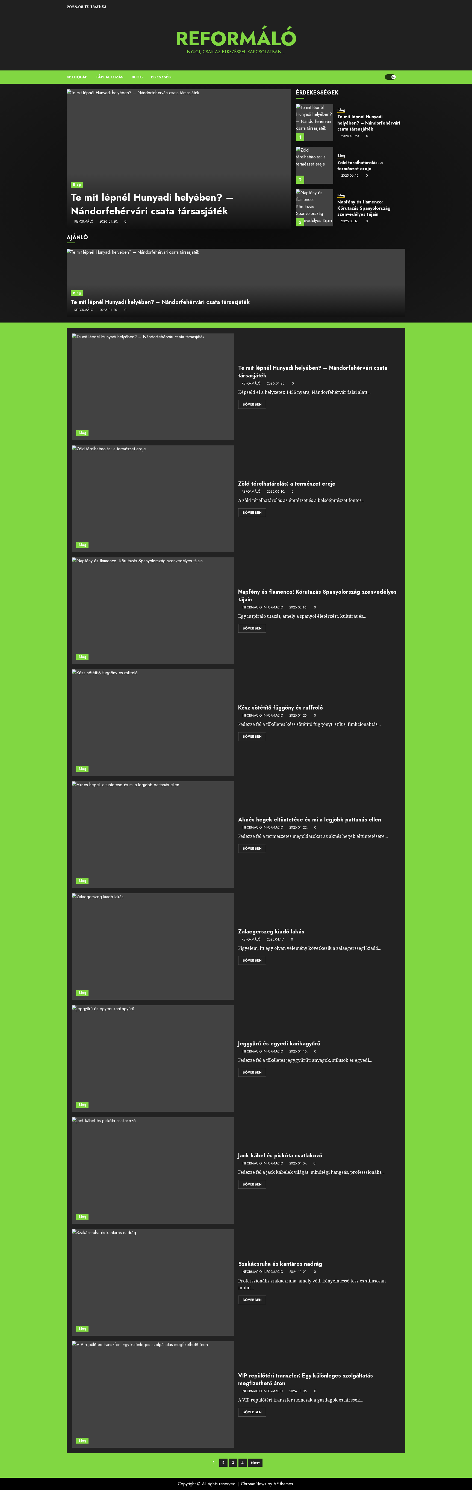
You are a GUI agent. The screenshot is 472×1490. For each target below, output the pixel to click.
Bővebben (252, 404)
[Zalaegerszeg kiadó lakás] (153, 946)
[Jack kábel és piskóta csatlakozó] (153, 1170)
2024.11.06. (298, 1391)
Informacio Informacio (262, 607)
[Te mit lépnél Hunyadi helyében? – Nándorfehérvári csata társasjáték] (179, 159)
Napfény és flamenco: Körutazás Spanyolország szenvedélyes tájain (363, 208)
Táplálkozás (109, 77)
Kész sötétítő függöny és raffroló (280, 708)
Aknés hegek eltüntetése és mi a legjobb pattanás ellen (309, 820)
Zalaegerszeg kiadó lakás (271, 932)
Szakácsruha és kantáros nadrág (280, 1264)
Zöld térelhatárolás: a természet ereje (360, 165)
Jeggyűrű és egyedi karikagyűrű (279, 1044)
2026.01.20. (108, 222)
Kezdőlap (77, 77)
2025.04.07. (298, 1163)
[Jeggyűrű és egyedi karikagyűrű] (153, 1058)
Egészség (161, 77)
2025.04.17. (276, 940)
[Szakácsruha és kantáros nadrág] (153, 1282)
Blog (137, 77)
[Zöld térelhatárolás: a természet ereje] (314, 165)
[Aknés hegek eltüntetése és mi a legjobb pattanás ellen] (153, 834)
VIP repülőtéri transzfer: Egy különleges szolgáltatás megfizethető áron (305, 1379)
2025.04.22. (298, 828)
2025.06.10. (350, 176)
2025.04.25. (298, 716)
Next (255, 1462)
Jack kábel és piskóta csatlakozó (280, 1156)
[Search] (402, 77)
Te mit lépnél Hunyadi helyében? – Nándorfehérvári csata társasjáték (152, 204)
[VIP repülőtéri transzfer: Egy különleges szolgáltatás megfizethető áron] (153, 1394)
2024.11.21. (298, 1272)
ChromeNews (253, 1484)
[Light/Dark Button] (390, 77)
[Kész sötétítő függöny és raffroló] (153, 722)
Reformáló (236, 38)
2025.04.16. (298, 1051)
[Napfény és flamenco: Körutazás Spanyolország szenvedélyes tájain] (314, 207)
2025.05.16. (350, 221)
